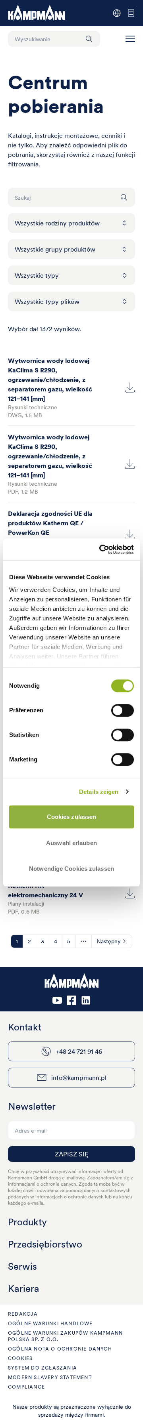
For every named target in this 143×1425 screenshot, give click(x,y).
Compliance (26, 1387)
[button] (130, 38)
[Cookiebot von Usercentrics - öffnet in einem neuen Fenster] (101, 549)
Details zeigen (98, 791)
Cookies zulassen (72, 816)
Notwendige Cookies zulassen (71, 868)
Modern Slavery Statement (50, 1377)
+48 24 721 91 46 (79, 1051)
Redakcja (23, 1314)
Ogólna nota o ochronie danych (60, 1349)
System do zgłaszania (42, 1368)
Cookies (20, 1358)
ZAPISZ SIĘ (71, 1154)
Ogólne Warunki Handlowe (50, 1323)
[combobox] (71, 223)
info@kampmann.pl (78, 1078)
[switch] (122, 710)
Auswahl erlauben (71, 842)
